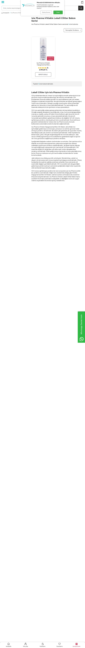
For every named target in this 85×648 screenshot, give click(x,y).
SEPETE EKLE (42, 74)
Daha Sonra (46, 12)
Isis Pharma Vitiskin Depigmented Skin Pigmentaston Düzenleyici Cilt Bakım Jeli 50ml (43, 64)
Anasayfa (6, 13)
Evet (58, 12)
